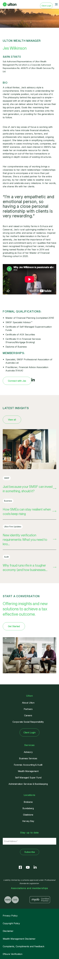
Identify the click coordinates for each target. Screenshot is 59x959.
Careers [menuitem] (28, 715)
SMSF (6, 478)
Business (8, 501)
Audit (6, 557)
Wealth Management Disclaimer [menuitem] (19, 938)
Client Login (46, 5)
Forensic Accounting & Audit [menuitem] (28, 764)
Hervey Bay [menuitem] (28, 821)
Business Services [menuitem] (28, 758)
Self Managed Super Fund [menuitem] (28, 777)
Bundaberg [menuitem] (28, 808)
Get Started (14, 626)
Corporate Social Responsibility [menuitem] (28, 721)
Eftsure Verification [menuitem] (12, 954)
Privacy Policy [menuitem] (10, 915)
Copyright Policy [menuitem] (11, 923)
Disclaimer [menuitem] (8, 931)
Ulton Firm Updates (12, 526)
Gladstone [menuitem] (28, 814)
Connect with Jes (17, 380)
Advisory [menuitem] (28, 752)
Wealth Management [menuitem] (28, 771)
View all (12, 419)
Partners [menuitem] (28, 709)
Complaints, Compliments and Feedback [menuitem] (23, 946)
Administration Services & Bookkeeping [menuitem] (28, 784)
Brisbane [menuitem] (28, 802)
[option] (15, 900)
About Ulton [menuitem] (28, 702)
